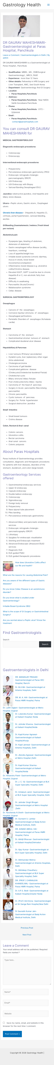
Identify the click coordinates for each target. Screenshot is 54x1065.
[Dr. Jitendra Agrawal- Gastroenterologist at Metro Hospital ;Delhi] (8, 758)
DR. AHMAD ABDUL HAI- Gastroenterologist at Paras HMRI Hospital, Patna (30, 832)
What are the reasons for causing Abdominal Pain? (25, 575)
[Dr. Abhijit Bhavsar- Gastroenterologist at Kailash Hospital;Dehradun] (8, 843)
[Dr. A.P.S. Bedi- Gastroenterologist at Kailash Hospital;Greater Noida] (8, 894)
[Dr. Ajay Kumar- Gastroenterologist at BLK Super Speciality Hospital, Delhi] (8, 853)
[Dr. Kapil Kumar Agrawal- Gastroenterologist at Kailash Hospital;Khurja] (8, 738)
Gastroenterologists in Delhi (33, 55)
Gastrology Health (22, 4)
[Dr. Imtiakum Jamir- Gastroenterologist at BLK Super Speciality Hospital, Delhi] (8, 795)
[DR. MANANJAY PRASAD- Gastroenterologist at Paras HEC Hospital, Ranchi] (8, 681)
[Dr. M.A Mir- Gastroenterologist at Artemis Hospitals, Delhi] (8, 691)
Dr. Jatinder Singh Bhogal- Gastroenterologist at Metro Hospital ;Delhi (31, 805)
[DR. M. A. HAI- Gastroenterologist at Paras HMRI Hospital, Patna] (8, 701)
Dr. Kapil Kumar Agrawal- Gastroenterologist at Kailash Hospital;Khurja (28, 737)
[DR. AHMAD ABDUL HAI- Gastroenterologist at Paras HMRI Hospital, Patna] (8, 832)
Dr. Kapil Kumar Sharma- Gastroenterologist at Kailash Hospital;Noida (28, 768)
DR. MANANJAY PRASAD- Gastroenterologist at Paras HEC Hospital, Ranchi (29, 680)
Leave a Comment (11, 55)
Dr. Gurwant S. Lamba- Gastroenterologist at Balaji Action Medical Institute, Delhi (30, 822)
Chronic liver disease (13, 213)
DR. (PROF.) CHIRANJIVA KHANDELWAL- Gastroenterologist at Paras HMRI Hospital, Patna (31, 883)
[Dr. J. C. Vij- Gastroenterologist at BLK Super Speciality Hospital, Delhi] (8, 785)
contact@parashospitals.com (24, 122)
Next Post (27, 935)
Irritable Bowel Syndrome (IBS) (16, 606)
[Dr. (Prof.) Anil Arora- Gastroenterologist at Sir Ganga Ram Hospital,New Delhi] (8, 904)
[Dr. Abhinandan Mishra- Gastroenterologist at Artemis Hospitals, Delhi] (8, 863)
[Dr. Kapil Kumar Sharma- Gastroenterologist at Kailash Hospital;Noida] (8, 769)
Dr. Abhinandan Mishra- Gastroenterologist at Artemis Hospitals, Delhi (33, 863)
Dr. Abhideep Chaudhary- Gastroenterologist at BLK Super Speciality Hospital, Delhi (29, 873)
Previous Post (27, 928)
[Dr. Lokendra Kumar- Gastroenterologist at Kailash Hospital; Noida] (8, 717)
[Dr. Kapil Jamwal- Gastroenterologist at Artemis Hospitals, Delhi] (8, 748)
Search (6, 640)
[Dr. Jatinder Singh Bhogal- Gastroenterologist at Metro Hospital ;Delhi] (8, 806)
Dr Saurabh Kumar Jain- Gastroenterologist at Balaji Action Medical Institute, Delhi (30, 914)
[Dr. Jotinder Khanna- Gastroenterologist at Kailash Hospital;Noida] (8, 728)
